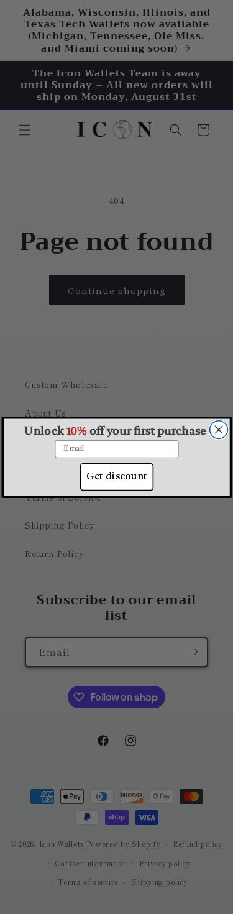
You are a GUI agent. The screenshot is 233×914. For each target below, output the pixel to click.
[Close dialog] (218, 429)
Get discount (116, 476)
